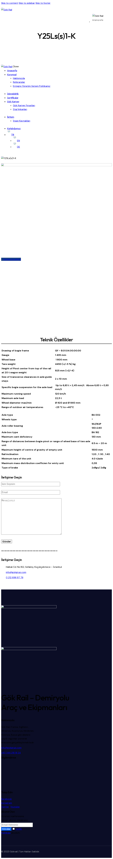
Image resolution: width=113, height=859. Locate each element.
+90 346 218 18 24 (11, 752)
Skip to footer (42, 3)
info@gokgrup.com (16, 572)
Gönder (6, 828)
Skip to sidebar (27, 3)
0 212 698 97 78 (14, 577)
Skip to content (9, 3)
